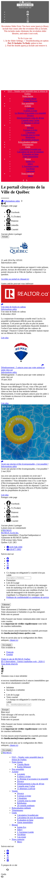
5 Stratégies (30, 132)
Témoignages (27, 144)
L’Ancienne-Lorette (30, 166)
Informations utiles (12, 201)
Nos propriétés (28, 103)
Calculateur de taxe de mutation (30, 152)
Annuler (5, 237)
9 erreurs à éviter (30, 130)
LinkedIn (14, 225)
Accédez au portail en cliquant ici (15, 279)
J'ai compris (6, 645)
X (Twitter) (16, 216)
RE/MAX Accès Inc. (10, 533)
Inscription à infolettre (15, 690)
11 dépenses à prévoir (30, 123)
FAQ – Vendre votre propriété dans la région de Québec (28, 92)
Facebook (15, 212)
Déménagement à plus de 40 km (30, 118)
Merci (30, 176)
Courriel (14, 229)
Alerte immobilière (30, 156)
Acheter (27, 106)
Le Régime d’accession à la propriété (30, 113)
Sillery (30, 164)
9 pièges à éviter (30, 111)
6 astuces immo (25, 5)
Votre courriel (12, 697)
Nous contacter (27, 173)
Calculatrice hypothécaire (30, 149)
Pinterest (14, 221)
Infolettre (10, 687)
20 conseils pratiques (30, 140)
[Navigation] (20, 2)
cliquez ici (14, 640)
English (28, 2)
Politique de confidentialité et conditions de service (27, 597)
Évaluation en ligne (30, 154)
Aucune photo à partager (11, 234)
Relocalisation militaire (27, 142)
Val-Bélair (30, 169)
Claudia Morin (30, 98)
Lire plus (5, 338)
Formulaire (11, 580)
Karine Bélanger (30, 101)
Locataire (30, 108)
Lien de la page (12, 583)
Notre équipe (27, 96)
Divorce (30, 115)
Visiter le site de (15, 659)
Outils (27, 147)
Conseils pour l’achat (30, 120)
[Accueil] (23, 2)
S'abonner (6, 605)
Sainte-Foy (30, 161)
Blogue (28, 159)
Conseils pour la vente (30, 135)
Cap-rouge (30, 171)
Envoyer (5, 710)
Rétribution (30, 137)
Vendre (28, 125)
